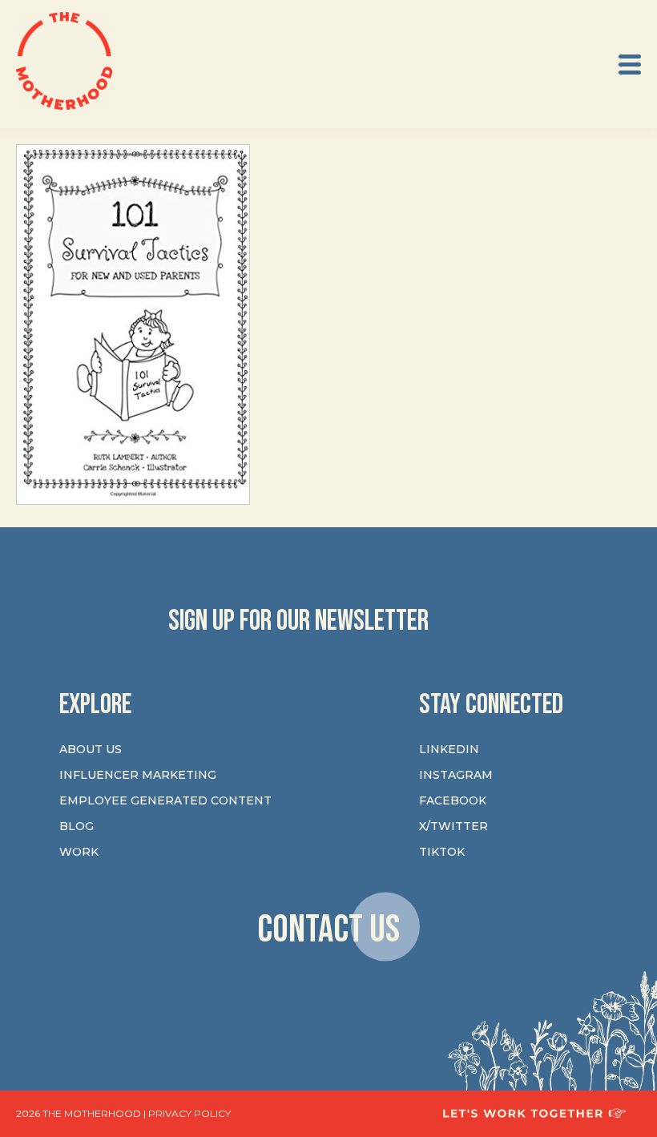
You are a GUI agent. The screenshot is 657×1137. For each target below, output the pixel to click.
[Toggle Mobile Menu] (630, 64)
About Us (90, 749)
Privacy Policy (189, 1113)
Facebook (452, 800)
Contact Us (328, 929)
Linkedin (449, 749)
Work (79, 852)
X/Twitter (453, 826)
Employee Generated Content (165, 800)
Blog (76, 826)
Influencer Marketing (137, 775)
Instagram (456, 775)
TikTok (442, 852)
